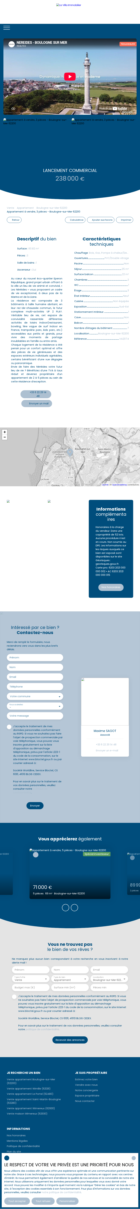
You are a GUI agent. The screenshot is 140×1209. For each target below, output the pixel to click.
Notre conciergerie (86, 1090)
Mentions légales (17, 1141)
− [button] (5, 437)
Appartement (25, 208)
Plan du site (14, 1151)
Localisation (98, 977)
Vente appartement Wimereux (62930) (31, 1108)
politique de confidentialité (30, 790)
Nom (13, 667)
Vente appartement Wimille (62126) (29, 1088)
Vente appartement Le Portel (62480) (30, 1094)
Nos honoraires (16, 1135)
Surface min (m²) (64, 987)
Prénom (14, 657)
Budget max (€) (25, 987)
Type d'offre (20, 977)
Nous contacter (85, 1101)
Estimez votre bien (86, 1079)
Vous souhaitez (16, 705)
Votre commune (20, 696)
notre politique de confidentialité (61, 1192)
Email (13, 676)
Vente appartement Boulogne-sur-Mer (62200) (31, 1081)
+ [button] (5, 432)
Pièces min (99, 987)
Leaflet (105, 484)
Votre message (19, 715)
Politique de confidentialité (23, 1146)
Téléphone (16, 686)
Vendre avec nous (86, 1085)
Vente (10, 208)
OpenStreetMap (119, 484)
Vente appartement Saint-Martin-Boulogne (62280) (34, 1101)
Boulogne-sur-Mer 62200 (52, 208)
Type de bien (59, 977)
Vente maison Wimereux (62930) (27, 1113)
